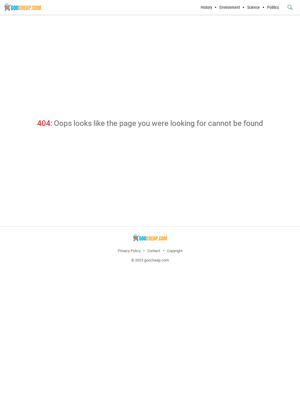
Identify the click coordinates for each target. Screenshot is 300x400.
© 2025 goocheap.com (150, 260)
